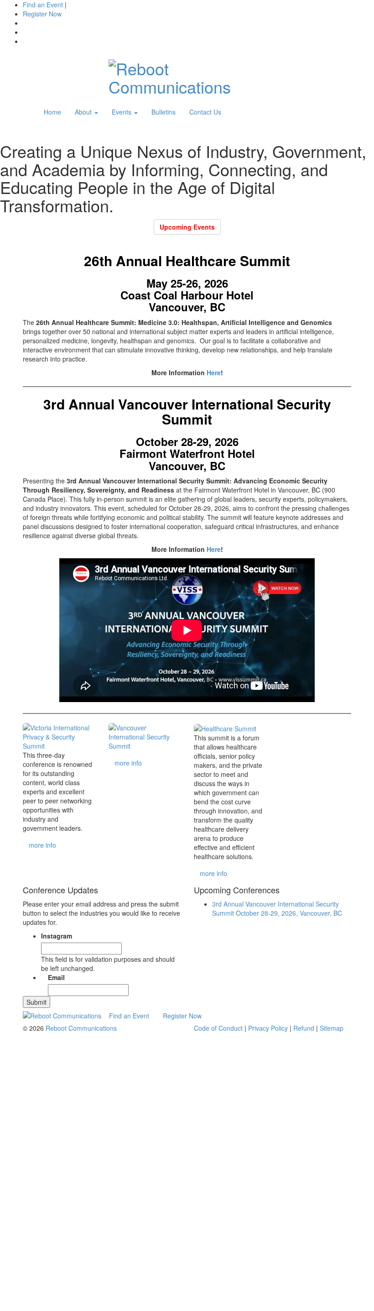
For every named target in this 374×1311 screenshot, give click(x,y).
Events (122, 111)
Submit (36, 1002)
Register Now (182, 1015)
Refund (303, 1028)
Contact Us (205, 111)
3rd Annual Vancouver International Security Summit (277, 908)
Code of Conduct (218, 1028)
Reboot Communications (81, 1028)
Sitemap (331, 1028)
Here (214, 372)
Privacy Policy (268, 1028)
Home (52, 111)
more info (42, 845)
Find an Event (43, 4)
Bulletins (163, 111)
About (84, 111)
